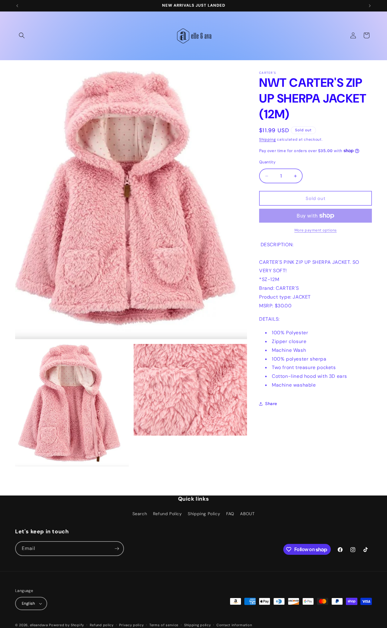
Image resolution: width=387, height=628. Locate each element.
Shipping (267, 139)
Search (139, 513)
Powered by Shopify (66, 625)
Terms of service (163, 625)
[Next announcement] (369, 5)
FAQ (230, 513)
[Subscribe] (116, 548)
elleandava (39, 625)
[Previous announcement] (17, 5)
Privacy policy (131, 625)
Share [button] (271, 403)
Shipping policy (197, 625)
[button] (21, 35)
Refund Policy (167, 513)
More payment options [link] (315, 230)
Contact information (234, 625)
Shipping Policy (204, 513)
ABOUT (247, 513)
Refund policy (102, 625)
